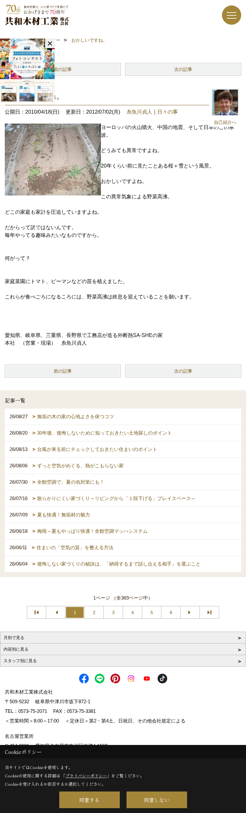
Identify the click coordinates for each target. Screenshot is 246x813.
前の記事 (63, 69)
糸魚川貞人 (139, 112)
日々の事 (167, 112)
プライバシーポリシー (86, 776)
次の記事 (183, 69)
